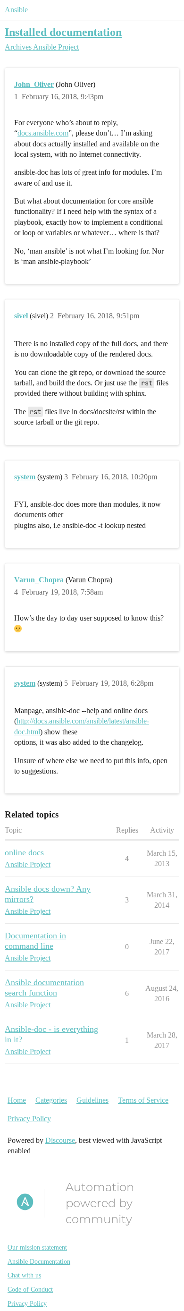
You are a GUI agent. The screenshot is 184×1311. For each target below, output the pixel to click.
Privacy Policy (29, 1119)
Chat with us (24, 1275)
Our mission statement (37, 1247)
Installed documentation (63, 32)
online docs (24, 852)
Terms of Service (143, 1100)
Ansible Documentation (39, 1261)
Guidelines (92, 1100)
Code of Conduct (30, 1289)
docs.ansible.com (42, 133)
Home (17, 1100)
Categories (51, 1100)
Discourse (60, 1140)
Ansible (16, 10)
